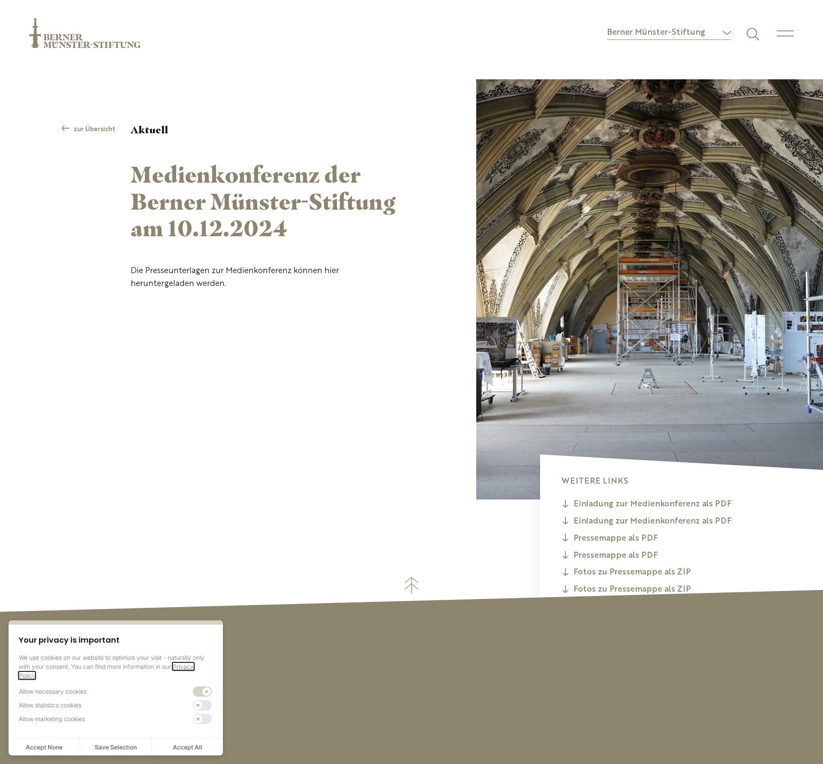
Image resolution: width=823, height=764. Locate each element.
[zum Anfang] (411, 585)
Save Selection (116, 747)
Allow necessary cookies (53, 691)
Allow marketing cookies (52, 718)
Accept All (187, 747)
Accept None (44, 747)
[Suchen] (752, 33)
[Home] (85, 33)
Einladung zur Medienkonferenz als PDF (653, 504)
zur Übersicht (94, 129)
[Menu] (785, 33)
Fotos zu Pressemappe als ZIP (632, 572)
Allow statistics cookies (50, 705)
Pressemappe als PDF (616, 539)
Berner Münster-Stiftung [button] (656, 33)
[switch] (202, 691)
